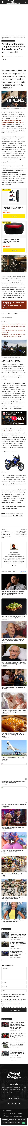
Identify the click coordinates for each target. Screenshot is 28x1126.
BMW (3, 955)
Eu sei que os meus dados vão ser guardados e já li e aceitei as (13, 1000)
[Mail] (15, 565)
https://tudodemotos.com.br (14, 554)
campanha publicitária (10, 513)
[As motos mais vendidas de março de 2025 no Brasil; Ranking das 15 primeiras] (5, 1045)
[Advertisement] (14, 19)
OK (23, 1122)
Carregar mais (13, 1060)
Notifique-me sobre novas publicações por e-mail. (14, 1007)
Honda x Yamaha (19, 513)
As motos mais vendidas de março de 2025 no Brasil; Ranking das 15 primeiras (17, 1044)
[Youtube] (19, 1103)
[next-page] (5, 960)
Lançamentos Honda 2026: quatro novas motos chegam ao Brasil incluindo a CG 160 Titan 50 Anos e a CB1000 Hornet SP (18, 1025)
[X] (11, 63)
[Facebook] (7, 63)
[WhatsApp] (18, 63)
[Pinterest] (14, 63)
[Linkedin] (15, 1103)
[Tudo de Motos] (14, 2)
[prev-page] (2, 960)
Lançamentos (12, 36)
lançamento (4, 515)
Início (2, 36)
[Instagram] (12, 1103)
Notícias (6, 36)
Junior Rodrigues (8, 56)
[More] (21, 63)
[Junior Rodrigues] (2, 56)
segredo (10, 515)
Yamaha (13, 40)
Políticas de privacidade (15, 1001)
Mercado (3, 946)
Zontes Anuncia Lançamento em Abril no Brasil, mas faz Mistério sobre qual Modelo (6, 534)
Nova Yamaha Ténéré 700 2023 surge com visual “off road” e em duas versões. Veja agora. (13, 326)
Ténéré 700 (15, 515)
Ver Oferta (14, 216)
